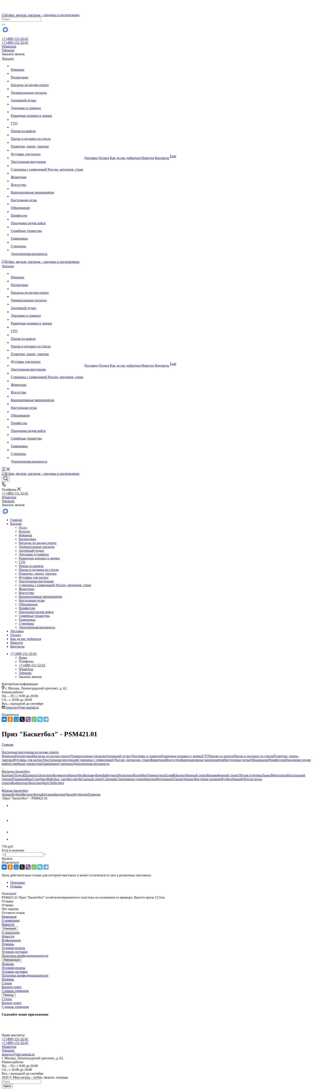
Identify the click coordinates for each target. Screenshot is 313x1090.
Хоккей (237, 779)
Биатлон (35, 783)
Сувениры (65, 764)
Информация (11, 940)
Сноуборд (40, 779)
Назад (23, 527)
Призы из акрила (221, 756)
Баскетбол (76, 775)
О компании (11, 920)
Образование (259, 760)
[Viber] (28, 719)
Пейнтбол (57, 783)
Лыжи (266, 775)
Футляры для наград (28, 760)
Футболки (80, 794)
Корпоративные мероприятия (202, 760)
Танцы (178, 779)
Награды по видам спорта (51, 756)
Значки (7, 794)
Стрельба (109, 779)
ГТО (205, 756)
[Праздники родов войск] (47, 219)
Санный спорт (92, 779)
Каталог (24, 531)
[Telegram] (46, 719)
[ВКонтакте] (4, 719)
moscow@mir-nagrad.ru (22, 707)
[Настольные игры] (47, 196)
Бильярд (90, 775)
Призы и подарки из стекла (253, 756)
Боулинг (112, 775)
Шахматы (30, 775)
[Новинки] (47, 66)
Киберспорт (20, 783)
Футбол (226, 779)
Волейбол (140, 775)
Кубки (16, 794)
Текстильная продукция (60, 760)
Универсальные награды (88, 756)
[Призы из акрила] (47, 127)
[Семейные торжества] (47, 227)
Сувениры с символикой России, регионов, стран (114, 760)
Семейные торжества (25, 764)
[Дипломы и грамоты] (47, 104)
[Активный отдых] (47, 96)
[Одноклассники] (10, 719)
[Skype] (40, 719)
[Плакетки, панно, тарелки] (47, 143)
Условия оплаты (13, 948)
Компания (9, 916)
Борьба (101, 775)
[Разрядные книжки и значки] (47, 112)
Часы (69, 794)
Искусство (173, 760)
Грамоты (94, 794)
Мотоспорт (279, 775)
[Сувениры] (47, 242)
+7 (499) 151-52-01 (15, 39)
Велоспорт (125, 775)
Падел (18, 775)
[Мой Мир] (16, 719)
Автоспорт (45, 775)
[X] (22, 719)
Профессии (277, 760)
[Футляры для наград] (47, 150)
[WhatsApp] (34, 719)
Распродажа (23, 756)
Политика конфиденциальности (25, 955)
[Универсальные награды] (47, 89)
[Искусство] (47, 181)
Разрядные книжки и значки (181, 756)
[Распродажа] (47, 73)
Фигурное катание (207, 779)
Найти (7, 1086)
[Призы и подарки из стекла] (47, 135)
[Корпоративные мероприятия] (47, 189)
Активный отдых (118, 756)
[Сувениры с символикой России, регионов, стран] (47, 166)
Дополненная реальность (91, 764)
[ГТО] (47, 120)
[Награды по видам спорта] (47, 81)
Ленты (37, 794)
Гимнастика (156, 775)
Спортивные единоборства (136, 779)
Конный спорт (196, 775)
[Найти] (3, 24)
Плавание (19, 779)
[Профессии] (47, 212)
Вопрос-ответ (12, 987)
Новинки (8, 756)
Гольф (169, 775)
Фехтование (164, 779)
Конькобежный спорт (222, 775)
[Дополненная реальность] (47, 250)
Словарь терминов (15, 991)
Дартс (45, 783)
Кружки (48, 794)
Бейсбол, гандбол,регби (64, 779)
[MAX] (5, 31)
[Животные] (47, 173)
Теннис (188, 779)
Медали (26, 794)
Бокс (29, 779)
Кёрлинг (179, 775)
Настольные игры (237, 760)
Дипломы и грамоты (146, 756)
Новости (8, 924)
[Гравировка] (47, 235)
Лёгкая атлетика (250, 775)
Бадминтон (61, 775)
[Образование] (47, 204)
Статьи (7, 983)
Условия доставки (15, 952)
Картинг (8, 775)
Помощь (8, 944)
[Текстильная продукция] (47, 158)
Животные (157, 760)
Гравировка (49, 764)
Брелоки (60, 794)
